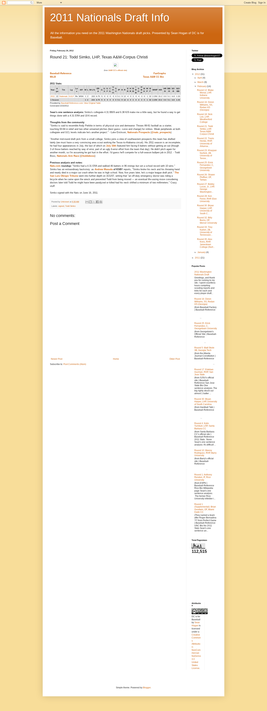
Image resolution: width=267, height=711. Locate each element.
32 (150, 96)
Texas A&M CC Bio (153, 76)
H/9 (160, 90)
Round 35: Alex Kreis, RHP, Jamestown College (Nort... (206, 243)
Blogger (147, 687)
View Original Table (92, 103)
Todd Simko (70, 206)
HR (130, 89)
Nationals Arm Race (68, 156)
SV (115, 89)
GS (104, 89)
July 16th (111, 145)
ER (127, 89)
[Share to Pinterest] (101, 202)
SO (138, 89)
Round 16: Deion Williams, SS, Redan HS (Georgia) (205, 106)
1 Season (54, 100)
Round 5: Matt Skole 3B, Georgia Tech (204, 349)
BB (133, 89)
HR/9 (164, 89)
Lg (71, 90)
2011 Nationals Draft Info (109, 17)
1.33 (178, 96)
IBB (136, 90)
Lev (76, 89)
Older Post (174, 359)
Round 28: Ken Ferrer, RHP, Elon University (207, 199)
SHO (113, 90)
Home (116, 359)
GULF (71, 96)
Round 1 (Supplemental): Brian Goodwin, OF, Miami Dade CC (205, 508)
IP (119, 90)
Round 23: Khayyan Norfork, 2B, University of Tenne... (207, 154)
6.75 (98, 96)
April (200, 78)
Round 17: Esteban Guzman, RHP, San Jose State (203, 372)
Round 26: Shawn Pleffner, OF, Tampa (206, 177)
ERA (98, 89)
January (201, 252)
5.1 (119, 96)
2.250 (154, 96)
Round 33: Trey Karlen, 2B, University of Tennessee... (204, 231)
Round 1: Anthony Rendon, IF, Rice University (203, 477)
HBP (141, 90)
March (200, 82)
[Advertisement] (115, 330)
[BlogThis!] (90, 202)
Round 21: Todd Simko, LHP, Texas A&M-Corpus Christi (205, 130)
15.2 (160, 96)
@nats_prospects (161, 132)
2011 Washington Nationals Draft (203, 273)
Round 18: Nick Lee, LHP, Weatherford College (204, 118)
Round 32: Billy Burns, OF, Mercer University (207, 220)
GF (107, 89)
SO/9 (173, 89)
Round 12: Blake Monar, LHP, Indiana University (205, 94)
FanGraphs (159, 73)
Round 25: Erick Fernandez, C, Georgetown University (205, 166)
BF (150, 89)
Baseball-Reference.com (72, 103)
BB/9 (168, 89)
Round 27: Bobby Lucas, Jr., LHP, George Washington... (206, 188)
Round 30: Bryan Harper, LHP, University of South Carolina (205, 402)
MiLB (53, 76)
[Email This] (87, 202)
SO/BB (178, 89)
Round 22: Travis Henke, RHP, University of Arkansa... (205, 142)
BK (144, 89)
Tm (63, 90)
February (202, 86)
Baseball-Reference (60, 73)
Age (57, 89)
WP (147, 89)
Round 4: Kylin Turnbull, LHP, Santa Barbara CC (204, 426)
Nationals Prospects (138, 132)
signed (61, 206)
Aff (81, 90)
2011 (52, 96)
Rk (76, 96)
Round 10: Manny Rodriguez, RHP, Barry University (205, 453)
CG (110, 89)
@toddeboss (87, 156)
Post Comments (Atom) (74, 364)
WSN (81, 96)
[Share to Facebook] (97, 202)
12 (125, 96)
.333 (93, 96)
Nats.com (55, 166)
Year (52, 90)
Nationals (63, 96)
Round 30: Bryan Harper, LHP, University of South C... (205, 209)
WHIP (154, 90)
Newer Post (56, 359)
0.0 (165, 96)
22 (57, 96)
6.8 (173, 96)
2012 (198, 74)
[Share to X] (94, 202)
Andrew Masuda (104, 169)
